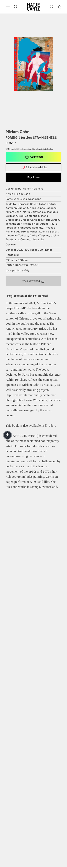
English (50, 425)
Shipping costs (23, 149)
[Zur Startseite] (33, 7)
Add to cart (36, 156)
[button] (7, 435)
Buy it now (33, 177)
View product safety (17, 270)
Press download (30, 281)
